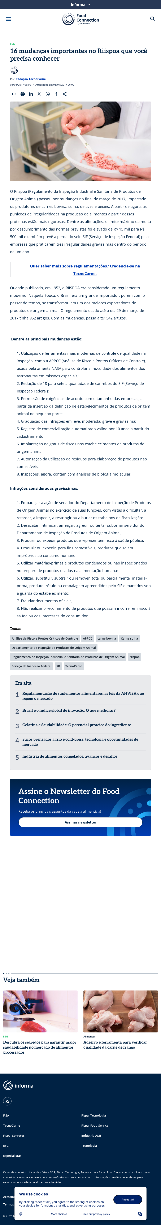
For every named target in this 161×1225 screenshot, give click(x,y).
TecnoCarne (73, 666)
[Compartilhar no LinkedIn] (31, 94)
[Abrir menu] (8, 19)
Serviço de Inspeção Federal (31, 666)
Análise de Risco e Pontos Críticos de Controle (45, 638)
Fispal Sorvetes (14, 1136)
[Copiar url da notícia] (14, 94)
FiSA (6, 1115)
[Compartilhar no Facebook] (56, 94)
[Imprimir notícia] (22, 94)
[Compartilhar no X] (39, 94)
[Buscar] (153, 19)
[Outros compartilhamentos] (64, 94)
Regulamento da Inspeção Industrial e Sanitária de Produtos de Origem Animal (68, 657)
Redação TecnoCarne (31, 79)
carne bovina (106, 638)
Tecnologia (89, 1146)
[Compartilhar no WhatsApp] (48, 94)
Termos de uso (13, 1204)
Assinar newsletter (80, 822)
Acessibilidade (13, 1197)
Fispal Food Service (94, 1125)
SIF (58, 666)
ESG (12, 44)
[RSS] (7, 1101)
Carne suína (129, 638)
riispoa (135, 657)
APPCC (87, 638)
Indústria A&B (91, 1136)
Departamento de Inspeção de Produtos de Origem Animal (54, 648)
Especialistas (12, 1156)
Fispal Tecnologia (93, 1115)
